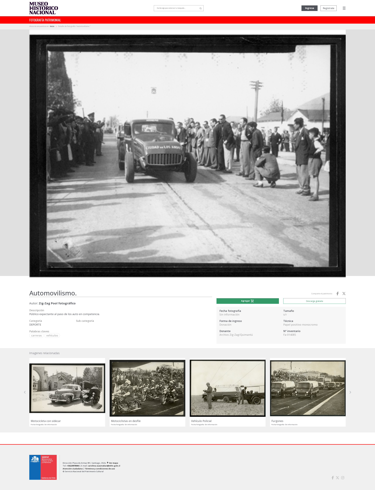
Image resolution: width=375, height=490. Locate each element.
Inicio (52, 26)
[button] (25, 409)
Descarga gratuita (314, 301)
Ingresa (309, 8)
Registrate (328, 8)
